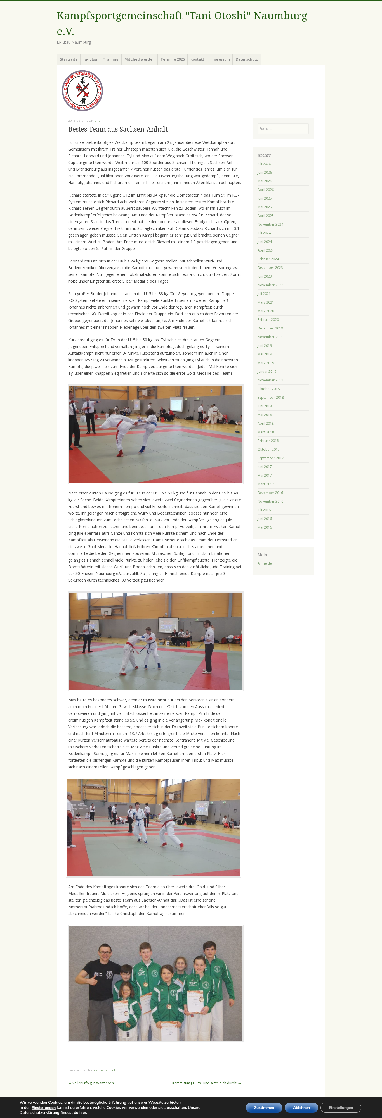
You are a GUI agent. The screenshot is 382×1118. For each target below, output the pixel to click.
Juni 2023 (265, 276)
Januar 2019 (267, 371)
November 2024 (270, 224)
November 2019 (270, 337)
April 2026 (266, 189)
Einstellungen (44, 1107)
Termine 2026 (173, 59)
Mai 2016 (265, 527)
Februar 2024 (268, 259)
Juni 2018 (265, 406)
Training (111, 59)
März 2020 (266, 311)
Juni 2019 (265, 345)
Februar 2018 (268, 440)
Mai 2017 (265, 475)
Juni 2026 (265, 172)
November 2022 (270, 285)
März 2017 (266, 484)
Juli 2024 (264, 233)
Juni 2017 (265, 466)
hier (82, 1112)
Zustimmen (264, 1107)
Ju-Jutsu (90, 59)
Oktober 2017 (269, 449)
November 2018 (270, 380)
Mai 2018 (265, 414)
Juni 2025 (265, 198)
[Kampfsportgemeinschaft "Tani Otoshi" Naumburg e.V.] (191, 91)
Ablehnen (301, 1107)
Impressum (220, 59)
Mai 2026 (265, 181)
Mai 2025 (265, 207)
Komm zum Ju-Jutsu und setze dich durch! (206, 1083)
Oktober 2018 (269, 388)
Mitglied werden (139, 59)
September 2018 (271, 397)
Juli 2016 (264, 510)
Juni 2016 (265, 518)
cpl (98, 120)
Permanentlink (104, 1070)
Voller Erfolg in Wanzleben (91, 1083)
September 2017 (271, 458)
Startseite (68, 59)
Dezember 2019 (270, 328)
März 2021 (266, 302)
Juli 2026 (264, 163)
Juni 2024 (265, 241)
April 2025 (266, 215)
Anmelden (266, 563)
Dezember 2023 (270, 267)
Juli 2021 (264, 293)
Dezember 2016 (270, 492)
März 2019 (266, 362)
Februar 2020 (268, 319)
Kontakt (197, 59)
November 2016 (270, 501)
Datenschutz (247, 59)
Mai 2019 (265, 354)
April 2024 (266, 250)
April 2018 (266, 423)
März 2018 (266, 432)
